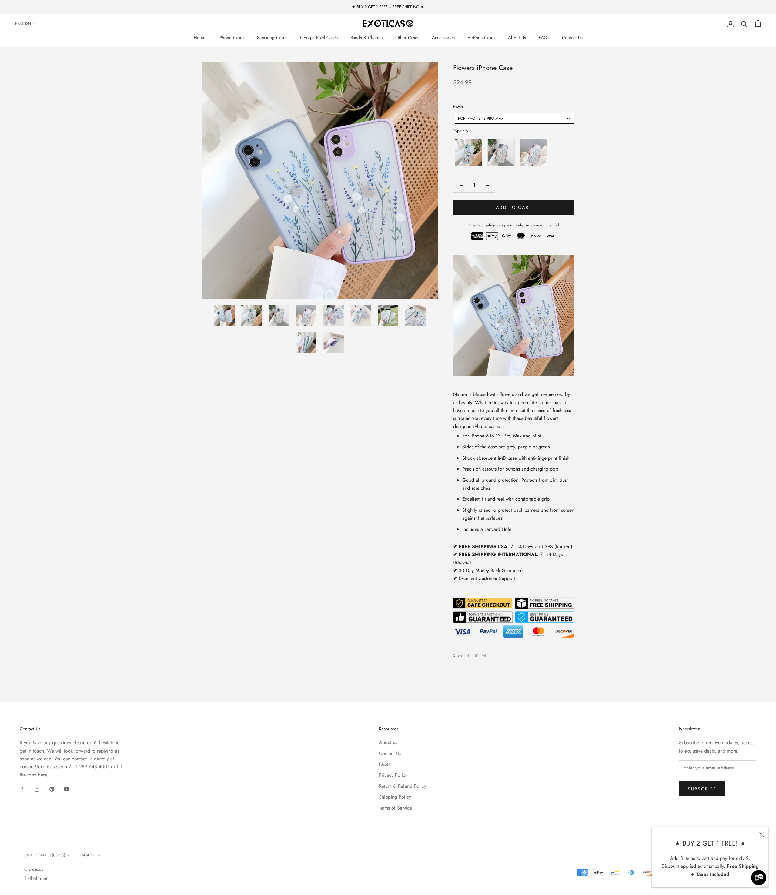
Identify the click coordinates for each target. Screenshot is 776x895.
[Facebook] (468, 655)
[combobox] (514, 118)
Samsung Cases (272, 37)
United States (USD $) (44, 855)
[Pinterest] (484, 655)
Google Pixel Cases (319, 37)
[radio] (468, 153)
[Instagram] (37, 789)
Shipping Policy (395, 796)
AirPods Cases (481, 37)
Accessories (443, 37)
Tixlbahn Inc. (37, 878)
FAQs (544, 37)
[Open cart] (758, 23)
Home (200, 37)
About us (388, 742)
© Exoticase (33, 869)
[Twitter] (476, 655)
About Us (517, 37)
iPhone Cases (231, 37)
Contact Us (572, 37)
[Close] (761, 834)
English (23, 23)
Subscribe (702, 789)
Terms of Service (395, 807)
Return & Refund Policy (402, 786)
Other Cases (407, 37)
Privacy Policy (393, 775)
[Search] (744, 23)
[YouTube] (66, 789)
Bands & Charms (366, 37)
